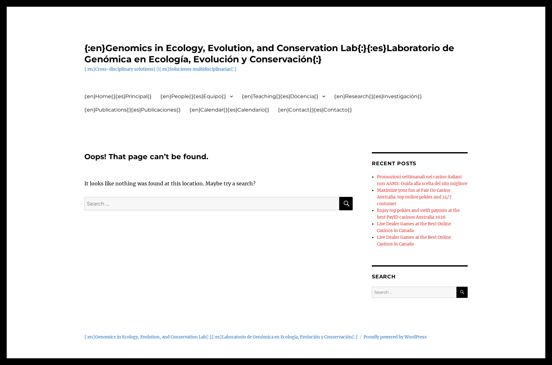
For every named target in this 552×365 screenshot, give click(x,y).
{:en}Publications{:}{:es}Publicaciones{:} (132, 110)
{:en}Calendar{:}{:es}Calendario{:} (229, 110)
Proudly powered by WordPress (395, 337)
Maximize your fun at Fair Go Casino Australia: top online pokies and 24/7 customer (414, 197)
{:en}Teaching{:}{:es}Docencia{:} (280, 96)
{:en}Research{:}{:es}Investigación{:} (378, 96)
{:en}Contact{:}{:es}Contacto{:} (315, 110)
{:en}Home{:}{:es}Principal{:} (117, 96)
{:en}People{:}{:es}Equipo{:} (193, 96)
